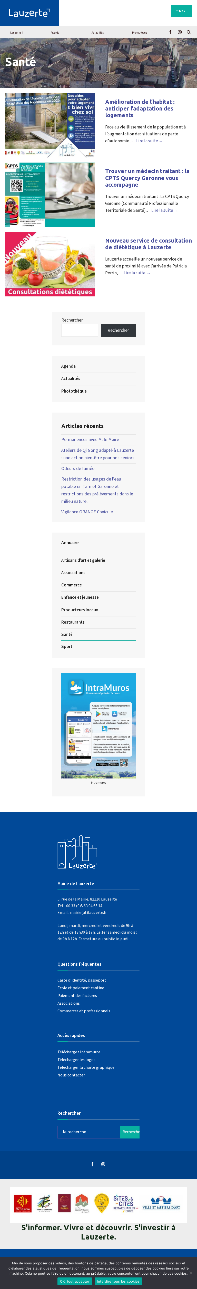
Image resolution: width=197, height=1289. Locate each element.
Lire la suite (149, 141)
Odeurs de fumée (77, 468)
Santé (67, 635)
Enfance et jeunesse (80, 597)
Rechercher (72, 320)
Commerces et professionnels (83, 1011)
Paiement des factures (77, 995)
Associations (73, 573)
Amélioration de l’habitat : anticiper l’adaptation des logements (140, 108)
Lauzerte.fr (16, 33)
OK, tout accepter (75, 1281)
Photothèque (139, 33)
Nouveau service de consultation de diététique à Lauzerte (148, 243)
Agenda (55, 33)
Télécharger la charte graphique (85, 1067)
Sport (66, 647)
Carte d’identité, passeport (81, 980)
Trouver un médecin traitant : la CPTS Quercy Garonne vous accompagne (147, 178)
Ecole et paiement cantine (80, 988)
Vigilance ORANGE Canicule (87, 512)
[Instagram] (179, 31)
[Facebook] (170, 31)
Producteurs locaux (79, 610)
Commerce (71, 585)
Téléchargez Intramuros (79, 1052)
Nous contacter (71, 1075)
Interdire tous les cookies (118, 1281)
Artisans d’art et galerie (83, 560)
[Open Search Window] (188, 31)
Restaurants (73, 622)
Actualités (98, 33)
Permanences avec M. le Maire (90, 439)
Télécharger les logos (76, 1060)
